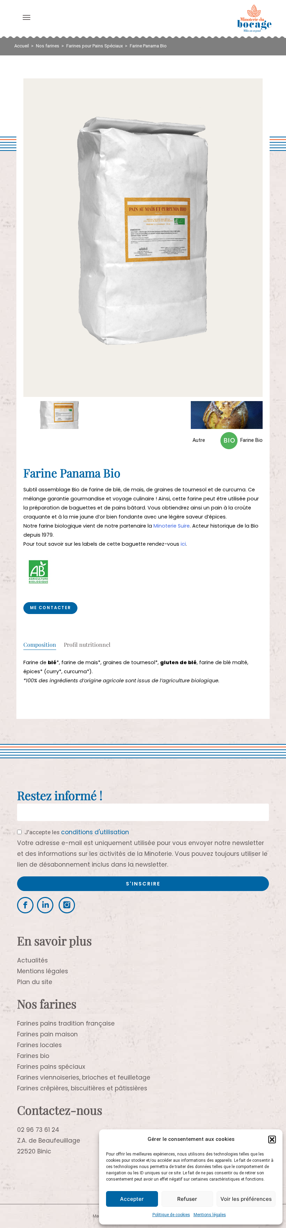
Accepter (132, 1199)
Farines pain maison (47, 1034)
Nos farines (47, 45)
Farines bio (33, 1056)
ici (183, 543)
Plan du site (34, 982)
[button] (272, 1139)
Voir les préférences (246, 1199)
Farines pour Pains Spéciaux (94, 45)
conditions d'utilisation (95, 832)
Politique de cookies (171, 1214)
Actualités (32, 960)
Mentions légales (210, 1214)
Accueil (21, 45)
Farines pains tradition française (66, 1023)
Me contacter (50, 608)
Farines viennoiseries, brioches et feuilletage (83, 1077)
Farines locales (39, 1045)
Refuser (187, 1199)
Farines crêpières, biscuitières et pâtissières (82, 1088)
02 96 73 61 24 (38, 1130)
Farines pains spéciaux (51, 1066)
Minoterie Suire (171, 525)
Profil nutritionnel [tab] (87, 645)
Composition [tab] (39, 645)
